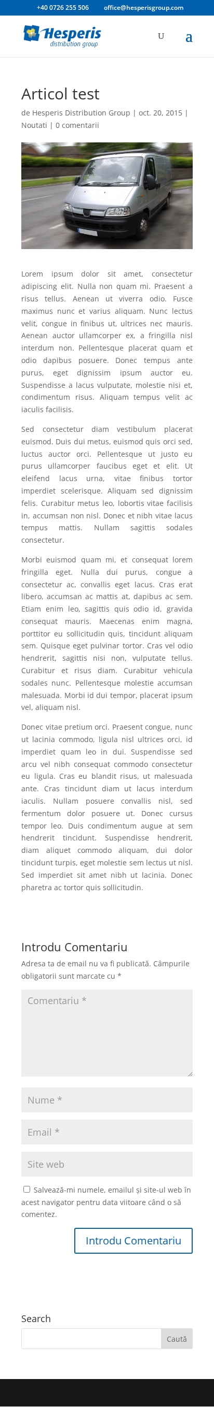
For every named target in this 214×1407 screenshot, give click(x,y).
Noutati (34, 125)
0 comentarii (77, 125)
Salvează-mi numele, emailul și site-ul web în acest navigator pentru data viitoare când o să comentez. (106, 1202)
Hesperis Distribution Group (81, 113)
